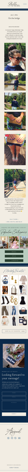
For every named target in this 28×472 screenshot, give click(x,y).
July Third (13, 219)
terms (11, 467)
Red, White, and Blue (14, 221)
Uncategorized (14, 26)
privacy (16, 467)
